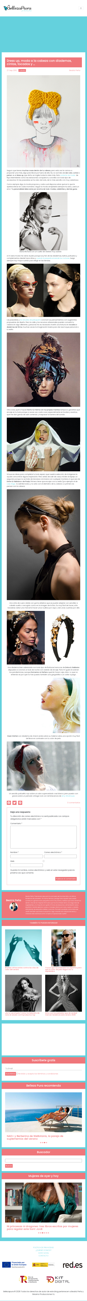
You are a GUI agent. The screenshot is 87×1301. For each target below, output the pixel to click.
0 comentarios (73, 802)
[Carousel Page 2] (42, 1142)
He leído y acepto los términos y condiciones (38, 1073)
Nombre (14, 852)
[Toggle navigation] (80, 8)
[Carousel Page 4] (46, 1142)
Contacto (43, 1255)
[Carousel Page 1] (40, 1142)
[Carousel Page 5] (46, 1232)
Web (12, 861)
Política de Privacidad (43, 1247)
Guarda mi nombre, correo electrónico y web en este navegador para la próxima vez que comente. (42, 871)
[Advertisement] (43, 33)
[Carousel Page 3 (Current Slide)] (44, 1142)
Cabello (22, 70)
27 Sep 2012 (12, 70)
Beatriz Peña (74, 70)
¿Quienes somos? (43, 1250)
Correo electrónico (53, 852)
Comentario (16, 823)
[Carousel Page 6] (48, 1232)
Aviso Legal (43, 1253)
